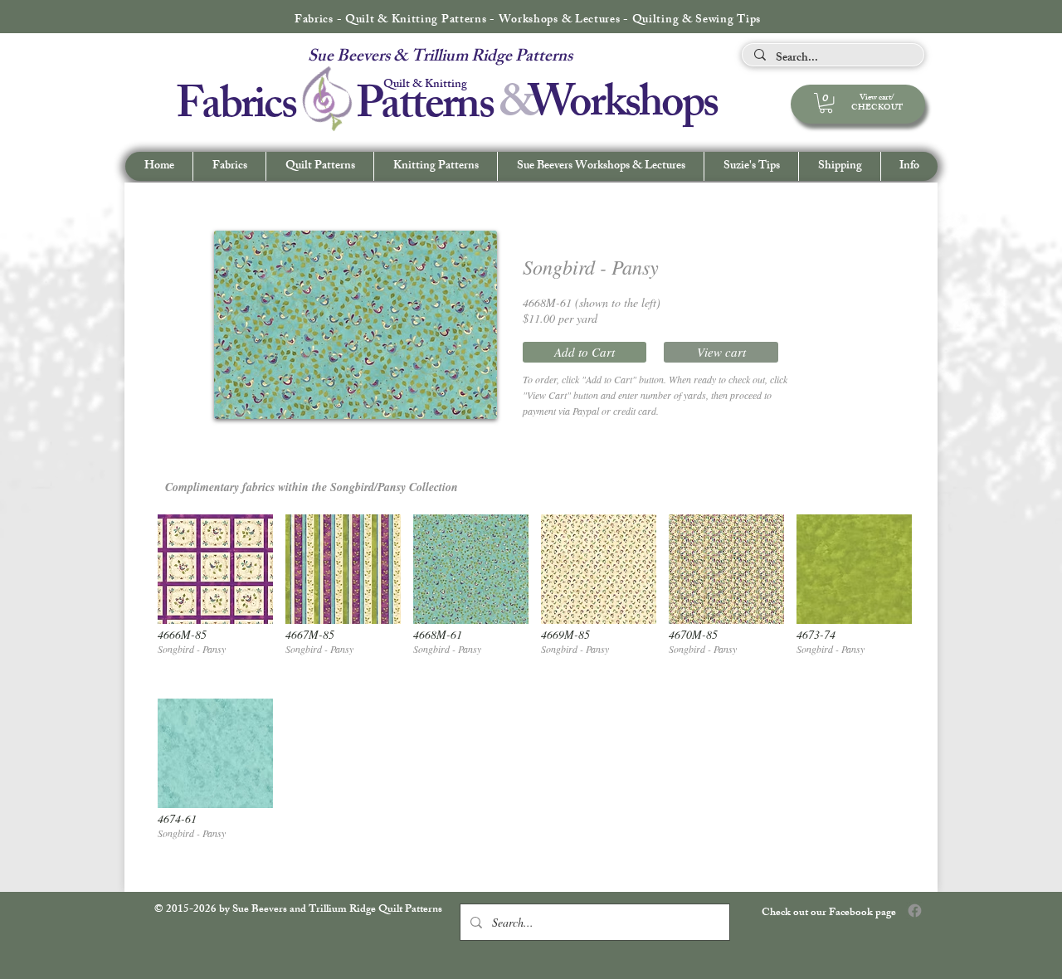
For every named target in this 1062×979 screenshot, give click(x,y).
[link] (826, 103)
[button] (909, 166)
